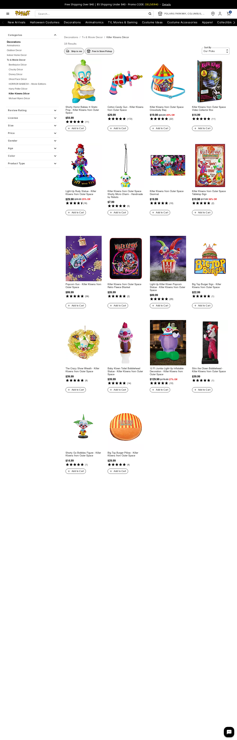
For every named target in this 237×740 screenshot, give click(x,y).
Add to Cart (78, 128)
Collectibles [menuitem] (225, 22)
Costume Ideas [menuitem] (152, 22)
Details (166, 4)
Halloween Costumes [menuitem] (45, 22)
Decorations (71, 37)
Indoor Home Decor (17, 55)
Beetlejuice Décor (18, 64)
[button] (32, 111)
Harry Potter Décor (18, 89)
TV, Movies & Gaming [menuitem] (122, 22)
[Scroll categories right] (234, 22)
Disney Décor (15, 74)
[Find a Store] (213, 13)
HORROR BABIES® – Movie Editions (27, 84)
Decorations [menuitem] (72, 22)
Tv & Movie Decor (16, 60)
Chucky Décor (16, 69)
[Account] (220, 13)
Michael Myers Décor (19, 98)
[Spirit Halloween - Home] (23, 13)
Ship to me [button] (76, 51)
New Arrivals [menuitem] (17, 22)
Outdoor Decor (14, 50)
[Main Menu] (7, 13)
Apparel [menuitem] (207, 22)
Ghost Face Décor (18, 79)
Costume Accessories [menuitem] (182, 22)
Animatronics (13, 45)
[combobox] (94, 13)
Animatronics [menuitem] (94, 22)
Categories (15, 34)
